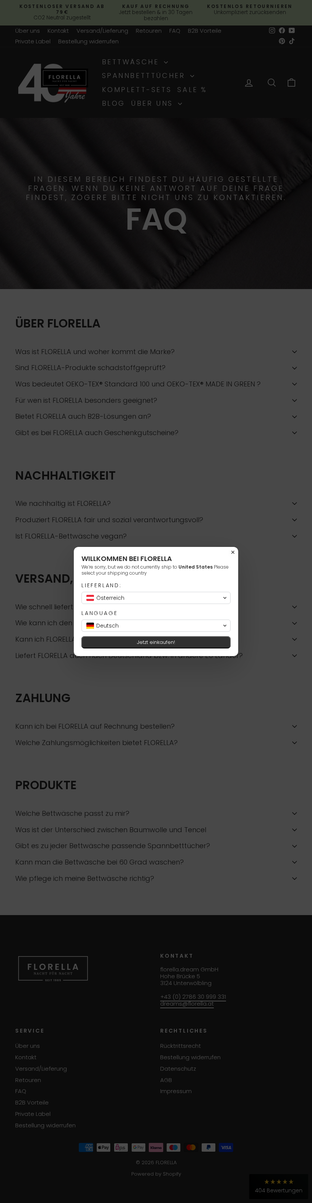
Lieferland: (101, 585)
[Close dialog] (233, 552)
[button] (156, 598)
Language (99, 613)
